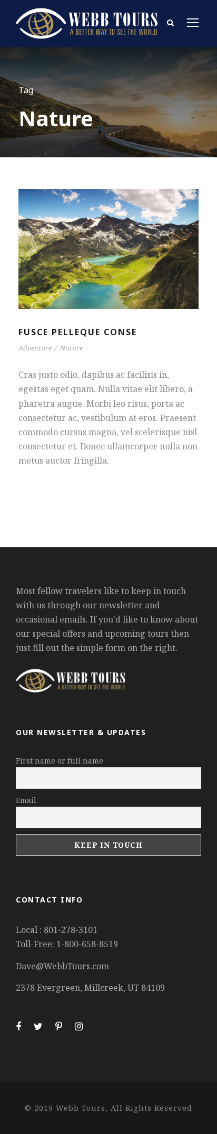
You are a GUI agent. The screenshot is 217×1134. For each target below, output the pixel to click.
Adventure (35, 348)
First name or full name (59, 761)
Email (26, 800)
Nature (71, 348)
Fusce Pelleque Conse (77, 332)
